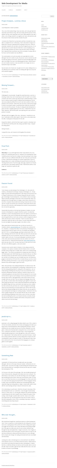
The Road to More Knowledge (47, 43)
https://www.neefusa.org (29, 240)
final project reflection (28, 74)
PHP (28, 306)
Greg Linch (43, 68)
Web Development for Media (14, 3)
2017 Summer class (45, 89)
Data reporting (44, 41)
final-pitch (31, 173)
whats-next (25, 135)
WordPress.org (44, 29)
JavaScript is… (7, 316)
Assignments (18, 10)
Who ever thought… (9, 415)
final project (25, 173)
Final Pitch (5, 146)
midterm (25, 306)
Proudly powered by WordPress (8, 465)
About (25, 10)
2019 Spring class (45, 92)
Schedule (11, 10)
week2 (24, 404)
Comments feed (44, 28)
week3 (29, 345)
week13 (34, 74)
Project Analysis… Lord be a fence (14, 21)
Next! (42, 45)
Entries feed (44, 26)
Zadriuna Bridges (14, 15)
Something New (7, 355)
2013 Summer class (45, 87)
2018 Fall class (15, 74)
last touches (51, 66)
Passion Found (7, 183)
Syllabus (4, 10)
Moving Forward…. (8, 85)
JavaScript (25, 345)
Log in (42, 24)
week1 (24, 451)
